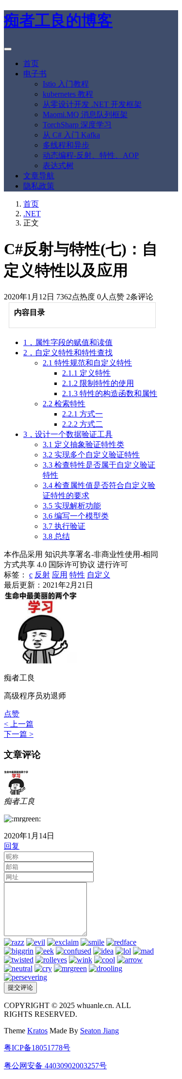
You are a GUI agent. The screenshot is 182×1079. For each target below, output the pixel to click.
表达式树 (58, 165)
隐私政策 (38, 186)
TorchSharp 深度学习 (77, 125)
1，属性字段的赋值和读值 (68, 342)
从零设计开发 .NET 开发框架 (92, 104)
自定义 (98, 575)
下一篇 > (18, 734)
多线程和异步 (66, 145)
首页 (31, 63)
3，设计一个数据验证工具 (68, 434)
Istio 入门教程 (66, 84)
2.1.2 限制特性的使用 (98, 383)
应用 (59, 575)
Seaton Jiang (99, 1031)
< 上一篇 (18, 724)
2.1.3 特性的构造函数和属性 (109, 393)
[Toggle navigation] (8, 49)
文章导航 (38, 176)
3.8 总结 (56, 536)
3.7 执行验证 (64, 526)
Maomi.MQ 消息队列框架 (85, 114)
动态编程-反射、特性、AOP (91, 155)
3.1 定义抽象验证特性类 (83, 444)
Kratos (37, 1031)
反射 (42, 575)
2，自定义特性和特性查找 (68, 352)
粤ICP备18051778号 (37, 1048)
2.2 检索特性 (64, 404)
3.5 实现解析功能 (72, 506)
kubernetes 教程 (68, 94)
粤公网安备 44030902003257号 (55, 1066)
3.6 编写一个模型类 (76, 516)
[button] (11, 714)
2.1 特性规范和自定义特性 (87, 363)
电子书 (35, 74)
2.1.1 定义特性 (86, 373)
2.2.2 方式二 (82, 424)
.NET (32, 213)
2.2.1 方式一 (82, 414)
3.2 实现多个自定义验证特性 (91, 455)
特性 (77, 575)
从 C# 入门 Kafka (71, 135)
